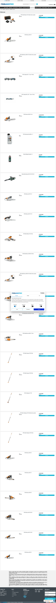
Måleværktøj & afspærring (26, 7)
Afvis (17, 309)
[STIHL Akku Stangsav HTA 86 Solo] (9, 381)
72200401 (3, 590)
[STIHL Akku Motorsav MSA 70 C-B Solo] (9, 302)
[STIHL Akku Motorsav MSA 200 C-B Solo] (9, 321)
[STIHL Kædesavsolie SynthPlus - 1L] (9, 142)
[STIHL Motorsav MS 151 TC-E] (9, 222)
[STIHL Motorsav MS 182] (9, 501)
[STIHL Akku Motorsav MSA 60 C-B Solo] (9, 262)
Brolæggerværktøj (15, 7)
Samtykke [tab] (16, 295)
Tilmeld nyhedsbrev (50, 598)
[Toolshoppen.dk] (7, 4)
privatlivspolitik (52, 596)
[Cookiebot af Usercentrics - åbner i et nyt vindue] (41, 293)
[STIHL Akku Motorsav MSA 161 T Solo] (9, 341)
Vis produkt (46, 17)
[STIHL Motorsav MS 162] (9, 461)
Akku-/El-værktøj (6, 7)
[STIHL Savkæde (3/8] (9, 83)
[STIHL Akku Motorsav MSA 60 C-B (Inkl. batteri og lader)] (9, 282)
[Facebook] (36, 591)
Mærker (49, 7)
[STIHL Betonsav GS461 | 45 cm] (9, 122)
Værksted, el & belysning (38, 7)
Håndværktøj (10, 7)
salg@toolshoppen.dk (4, 591)
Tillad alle (39, 309)
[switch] (24, 306)
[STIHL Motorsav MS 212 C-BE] (9, 540)
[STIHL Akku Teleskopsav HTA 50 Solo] (9, 441)
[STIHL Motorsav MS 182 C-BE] (9, 520)
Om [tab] (39, 295)
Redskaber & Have (32, 7)
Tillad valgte (28, 309)
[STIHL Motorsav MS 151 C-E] (9, 202)
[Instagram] (39, 591)
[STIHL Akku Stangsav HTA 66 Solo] (9, 361)
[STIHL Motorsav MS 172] (9, 481)
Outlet (51, 7)
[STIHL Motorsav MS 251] (9, 560)
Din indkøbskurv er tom (51, 4)
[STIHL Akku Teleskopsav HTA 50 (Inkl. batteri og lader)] (9, 421)
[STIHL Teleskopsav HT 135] (9, 401)
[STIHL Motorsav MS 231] (9, 43)
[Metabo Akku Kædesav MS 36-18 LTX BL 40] (9, 182)
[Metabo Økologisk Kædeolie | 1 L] (9, 162)
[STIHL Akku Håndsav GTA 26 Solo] (9, 242)
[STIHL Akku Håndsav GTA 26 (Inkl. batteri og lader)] (9, 23)
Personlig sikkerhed (44, 7)
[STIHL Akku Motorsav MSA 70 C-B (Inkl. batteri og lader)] (9, 63)
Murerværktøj (20, 7)
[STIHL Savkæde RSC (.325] (9, 103)
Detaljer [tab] (28, 295)
